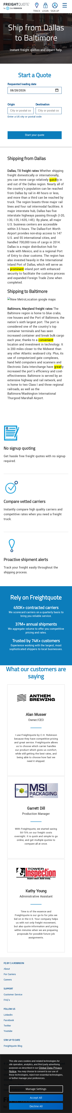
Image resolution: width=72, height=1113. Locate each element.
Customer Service (13, 994)
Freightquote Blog (13, 1046)
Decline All (36, 1106)
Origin (11, 104)
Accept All (36, 1097)
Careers (8, 979)
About (7, 969)
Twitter (7, 1025)
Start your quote (34, 135)
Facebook (9, 1020)
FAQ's (7, 1000)
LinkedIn (8, 1015)
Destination (42, 104)
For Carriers (10, 974)
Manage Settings (36, 1089)
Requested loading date (22, 84)
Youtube (8, 1031)
